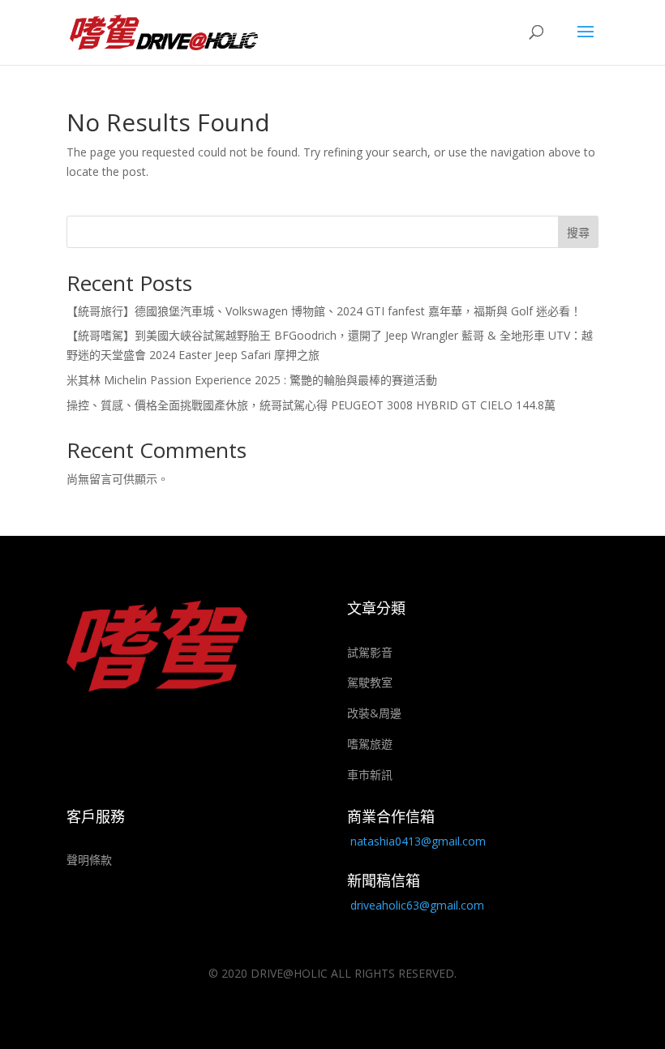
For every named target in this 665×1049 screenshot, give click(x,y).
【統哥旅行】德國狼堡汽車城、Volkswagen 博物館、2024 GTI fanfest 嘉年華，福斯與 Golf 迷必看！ (323, 311)
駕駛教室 (370, 682)
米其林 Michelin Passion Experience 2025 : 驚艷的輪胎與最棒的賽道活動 (251, 379)
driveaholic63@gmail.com (417, 905)
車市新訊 (370, 774)
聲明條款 (89, 859)
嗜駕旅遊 (370, 743)
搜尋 (578, 232)
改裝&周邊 (374, 713)
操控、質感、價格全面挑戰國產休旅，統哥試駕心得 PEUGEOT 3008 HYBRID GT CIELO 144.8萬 (311, 405)
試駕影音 (370, 652)
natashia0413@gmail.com (418, 841)
